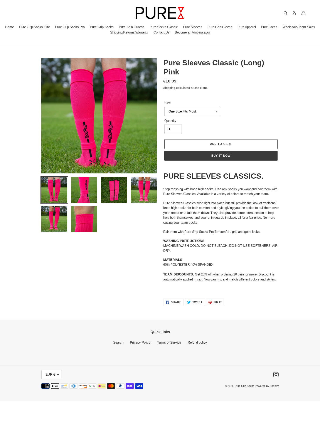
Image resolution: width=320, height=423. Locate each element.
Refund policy (197, 342)
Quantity (170, 121)
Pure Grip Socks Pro (199, 231)
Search (118, 342)
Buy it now (221, 155)
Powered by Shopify (267, 386)
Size (167, 103)
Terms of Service (169, 342)
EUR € (50, 374)
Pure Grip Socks (244, 386)
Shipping (169, 87)
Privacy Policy (140, 342)
